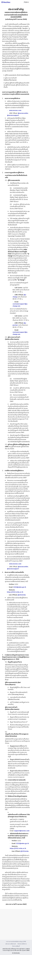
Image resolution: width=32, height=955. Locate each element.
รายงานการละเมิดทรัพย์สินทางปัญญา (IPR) (16, 941)
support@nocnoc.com (21, 831)
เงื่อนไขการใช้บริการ (22, 944)
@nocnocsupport (13, 115)
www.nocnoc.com (15, 110)
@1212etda (22, 595)
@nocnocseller (23, 113)
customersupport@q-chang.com (20, 305)
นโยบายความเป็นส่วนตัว (10, 944)
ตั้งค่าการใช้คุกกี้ (16, 946)
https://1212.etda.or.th (15, 592)
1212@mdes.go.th (19, 587)
